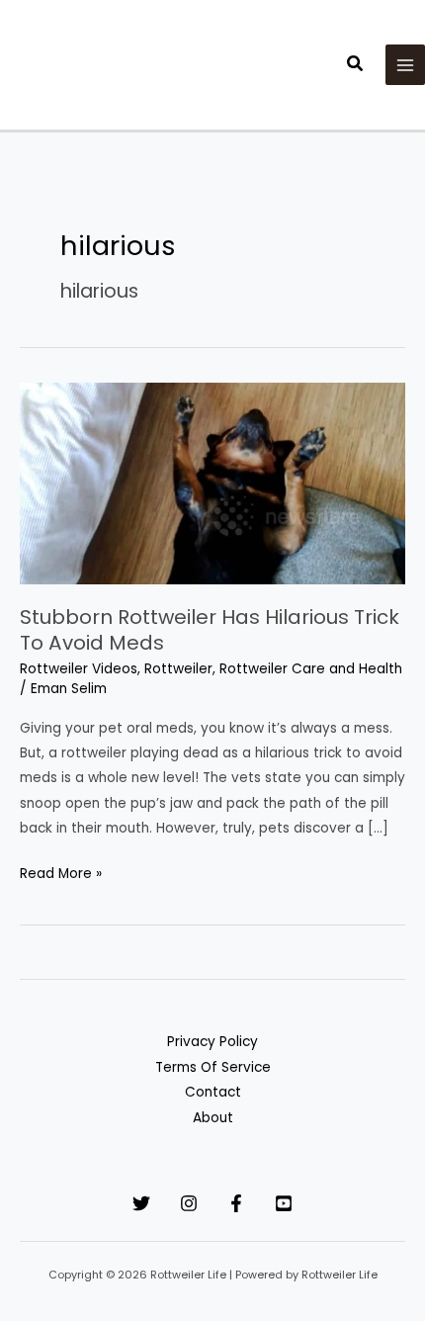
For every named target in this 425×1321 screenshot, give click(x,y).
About (213, 1117)
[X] (141, 1203)
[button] (356, 65)
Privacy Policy (212, 1041)
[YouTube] (284, 1203)
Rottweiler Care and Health (310, 669)
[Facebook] (236, 1203)
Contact (213, 1092)
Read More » (61, 874)
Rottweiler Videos (78, 669)
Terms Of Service (213, 1067)
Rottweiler (178, 669)
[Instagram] (189, 1203)
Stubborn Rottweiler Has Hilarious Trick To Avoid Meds (209, 630)
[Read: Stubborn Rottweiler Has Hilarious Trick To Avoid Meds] (212, 482)
